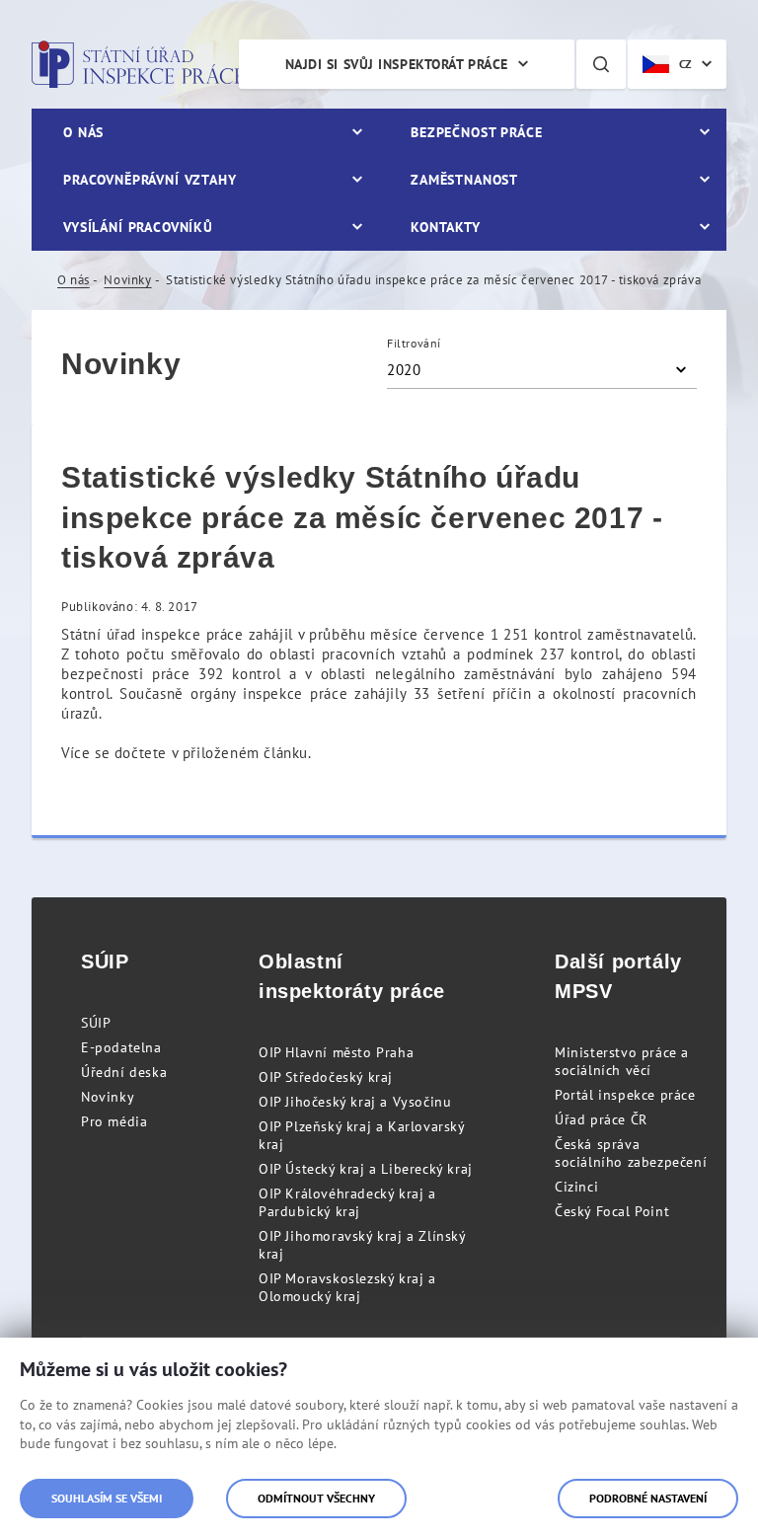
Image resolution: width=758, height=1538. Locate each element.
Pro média (114, 1121)
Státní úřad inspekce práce (138, 64)
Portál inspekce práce (625, 1095)
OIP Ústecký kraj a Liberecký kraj (366, 1169)
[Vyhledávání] (601, 64)
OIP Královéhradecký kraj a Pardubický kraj (347, 1202)
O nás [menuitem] (83, 132)
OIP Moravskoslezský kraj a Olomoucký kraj (347, 1287)
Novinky (127, 279)
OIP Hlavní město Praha (336, 1052)
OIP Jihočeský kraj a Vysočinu (355, 1102)
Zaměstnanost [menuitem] (464, 180)
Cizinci (576, 1186)
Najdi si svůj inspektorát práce (396, 64)
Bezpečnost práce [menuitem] (476, 132)
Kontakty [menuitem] (446, 227)
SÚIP (96, 1023)
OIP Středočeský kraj (326, 1077)
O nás (73, 279)
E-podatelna (121, 1047)
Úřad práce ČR (601, 1119)
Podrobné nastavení (648, 1498)
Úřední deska (124, 1072)
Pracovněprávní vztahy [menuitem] (150, 180)
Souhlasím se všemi (106, 1498)
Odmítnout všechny (316, 1498)
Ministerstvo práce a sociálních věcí (622, 1061)
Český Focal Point (612, 1211)
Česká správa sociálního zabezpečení (631, 1153)
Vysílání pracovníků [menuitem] (138, 227)
